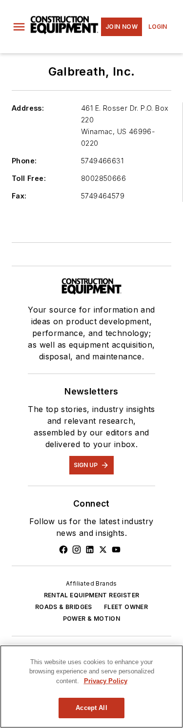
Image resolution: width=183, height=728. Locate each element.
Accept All (91, 707)
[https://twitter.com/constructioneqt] (103, 549)
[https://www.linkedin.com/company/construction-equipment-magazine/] (90, 549)
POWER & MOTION (92, 618)
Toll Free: (29, 178)
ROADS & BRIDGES (63, 606)
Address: (28, 108)
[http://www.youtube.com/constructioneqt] (116, 549)
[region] (91, 686)
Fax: (19, 196)
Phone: (24, 161)
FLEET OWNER (126, 606)
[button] (19, 27)
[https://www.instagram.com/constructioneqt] (76, 549)
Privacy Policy (105, 681)
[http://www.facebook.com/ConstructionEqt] (63, 549)
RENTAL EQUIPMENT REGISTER (92, 595)
